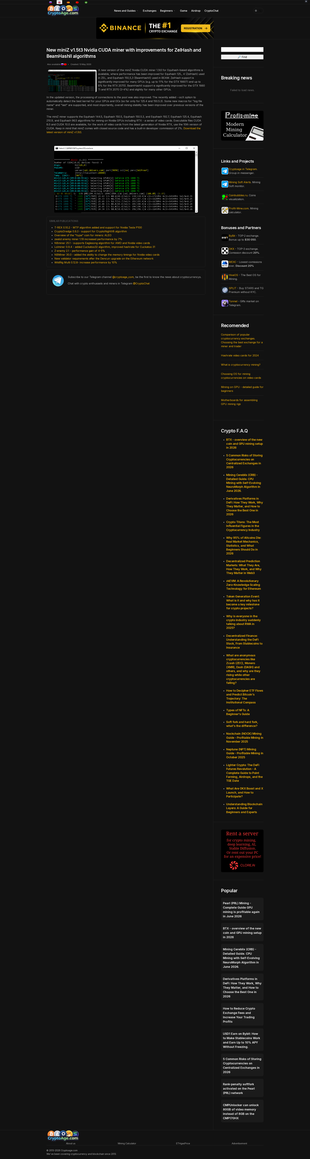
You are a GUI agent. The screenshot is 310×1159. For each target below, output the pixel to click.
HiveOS (233, 275)
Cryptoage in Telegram (243, 169)
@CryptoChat (141, 283)
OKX (231, 248)
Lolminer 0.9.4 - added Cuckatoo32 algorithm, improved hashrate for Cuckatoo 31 (104, 246)
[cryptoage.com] (62, 10)
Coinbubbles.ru (238, 195)
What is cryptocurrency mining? (240, 364)
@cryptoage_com (123, 277)
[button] (126, 10)
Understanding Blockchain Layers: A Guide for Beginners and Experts (244, 808)
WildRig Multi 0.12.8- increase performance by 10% (85, 262)
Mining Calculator (127, 1143)
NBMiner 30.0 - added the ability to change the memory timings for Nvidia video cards (107, 254)
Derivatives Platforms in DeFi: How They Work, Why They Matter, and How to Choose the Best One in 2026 (244, 506)
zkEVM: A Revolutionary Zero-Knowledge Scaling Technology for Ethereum (243, 585)
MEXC (232, 262)
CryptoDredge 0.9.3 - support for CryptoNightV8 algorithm (90, 231)
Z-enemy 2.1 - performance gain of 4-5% (79, 250)
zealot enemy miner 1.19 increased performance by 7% (88, 239)
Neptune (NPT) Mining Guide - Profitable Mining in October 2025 (244, 753)
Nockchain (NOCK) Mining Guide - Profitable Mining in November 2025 (244, 737)
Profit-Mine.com (239, 208)
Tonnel (233, 301)
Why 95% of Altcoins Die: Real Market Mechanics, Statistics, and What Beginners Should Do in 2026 (243, 545)
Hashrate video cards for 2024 (240, 355)
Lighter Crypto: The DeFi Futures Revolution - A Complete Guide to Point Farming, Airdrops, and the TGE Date (244, 772)
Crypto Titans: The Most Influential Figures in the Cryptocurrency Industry (243, 526)
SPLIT (232, 288)
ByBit (232, 235)
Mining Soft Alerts (240, 182)
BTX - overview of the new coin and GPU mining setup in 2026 (244, 443)
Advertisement (239, 1143)
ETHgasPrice (183, 1143)
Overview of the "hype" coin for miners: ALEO (82, 235)
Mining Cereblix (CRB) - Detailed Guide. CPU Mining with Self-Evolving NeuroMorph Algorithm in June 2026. (243, 482)
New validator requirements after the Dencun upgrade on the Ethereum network (103, 258)
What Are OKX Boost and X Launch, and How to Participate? (244, 792)
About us (70, 1143)
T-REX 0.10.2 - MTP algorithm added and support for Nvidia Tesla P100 (98, 227)
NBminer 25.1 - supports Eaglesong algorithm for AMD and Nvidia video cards (102, 243)
